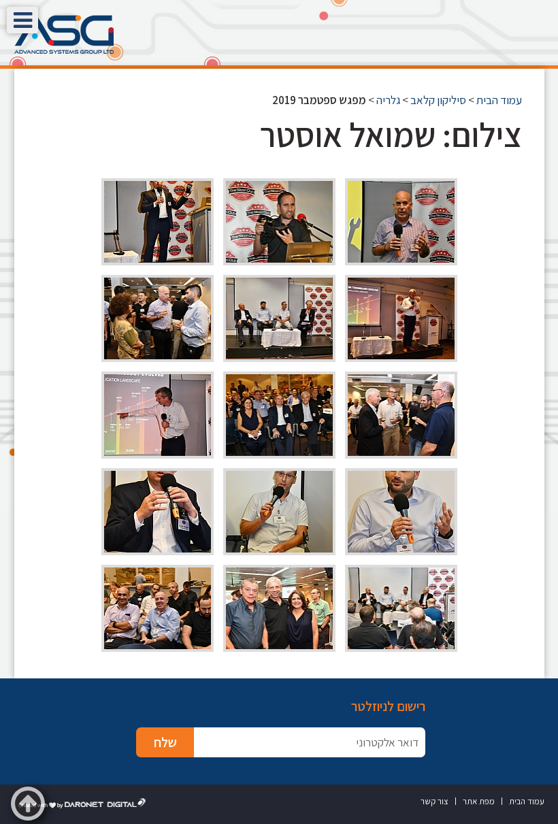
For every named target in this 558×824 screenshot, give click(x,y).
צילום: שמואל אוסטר (391, 134)
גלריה (388, 100)
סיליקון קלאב (438, 100)
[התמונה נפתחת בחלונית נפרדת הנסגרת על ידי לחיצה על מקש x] (401, 221)
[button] (22, 20)
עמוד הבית (499, 100)
